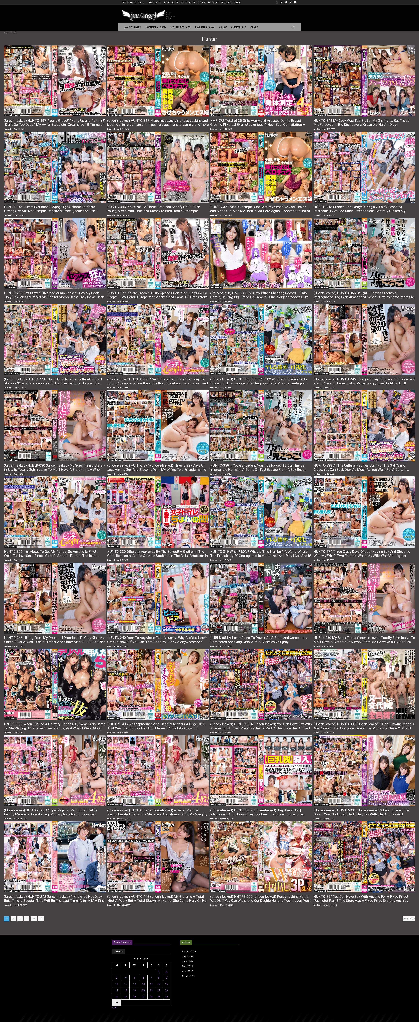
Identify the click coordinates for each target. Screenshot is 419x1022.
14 (151, 983)
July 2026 (187, 956)
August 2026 (189, 951)
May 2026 (187, 966)
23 (166, 990)
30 (166, 996)
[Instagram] (281, 2)
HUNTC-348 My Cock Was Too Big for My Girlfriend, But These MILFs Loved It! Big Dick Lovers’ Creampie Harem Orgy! (361, 123)
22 (158, 990)
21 (151, 990)
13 (143, 983)
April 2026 (187, 971)
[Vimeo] (290, 2)
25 (125, 996)
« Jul (114, 1007)
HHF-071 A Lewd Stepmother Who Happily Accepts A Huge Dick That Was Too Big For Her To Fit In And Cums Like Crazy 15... (155, 726)
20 (143, 990)
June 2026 (188, 961)
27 (143, 996)
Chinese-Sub (216, 287)
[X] (286, 2)
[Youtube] (295, 2)
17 (116, 990)
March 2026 (188, 976)
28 (151, 996)
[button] (293, 27)
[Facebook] (277, 2)
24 (34, 918)
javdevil (8, 129)
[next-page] (41, 918)
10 (116, 983)
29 (158, 996)
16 (166, 983)
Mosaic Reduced (12, 115)
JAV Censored (216, 115)
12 (134, 983)
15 (158, 983)
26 (134, 996)
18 (125, 990)
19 (134, 990)
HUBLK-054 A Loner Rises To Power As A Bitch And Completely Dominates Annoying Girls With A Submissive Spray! (258, 640)
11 (125, 983)
